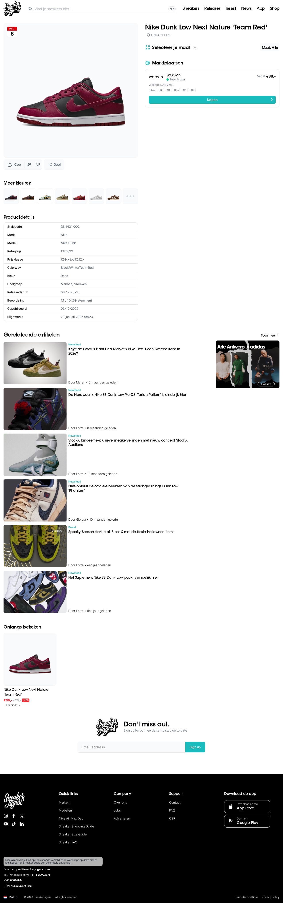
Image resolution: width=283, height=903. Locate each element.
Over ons (120, 802)
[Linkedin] (21, 824)
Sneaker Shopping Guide (76, 826)
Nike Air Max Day (71, 818)
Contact (175, 802)
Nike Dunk (68, 243)
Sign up (195, 747)
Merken (64, 802)
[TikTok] (13, 824)
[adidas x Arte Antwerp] (247, 364)
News (246, 9)
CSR (172, 818)
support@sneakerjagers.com (30, 869)
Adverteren (122, 818)
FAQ (172, 810)
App (261, 9)
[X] (21, 816)
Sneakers (191, 9)
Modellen (65, 810)
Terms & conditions (246, 897)
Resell (231, 9)
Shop (274, 9)
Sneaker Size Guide (73, 834)
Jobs (117, 810)
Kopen (240, 99)
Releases (212, 9)
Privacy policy (270, 897)
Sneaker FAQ (68, 842)
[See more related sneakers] (130, 196)
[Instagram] (6, 816)
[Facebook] (13, 816)
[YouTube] (6, 824)
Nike (64, 235)
